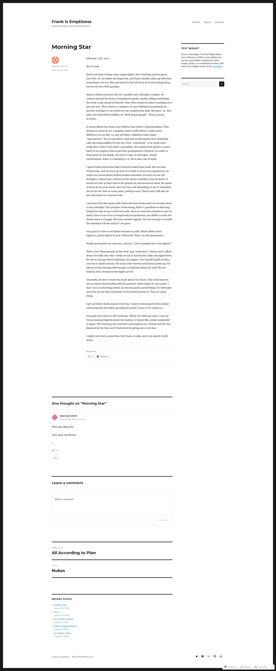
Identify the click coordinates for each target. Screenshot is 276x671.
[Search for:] (200, 84)
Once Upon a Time (62, 633)
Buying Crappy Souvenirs (65, 626)
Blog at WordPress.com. (83, 657)
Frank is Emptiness (71, 21)
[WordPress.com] (220, 656)
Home (196, 22)
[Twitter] (196, 656)
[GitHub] (214, 656)
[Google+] (208, 656)
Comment (162, 520)
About (207, 22)
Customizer (217, 66)
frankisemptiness (60, 66)
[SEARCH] (221, 84)
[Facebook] (202, 656)
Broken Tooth (60, 605)
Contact (219, 22)
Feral (56, 612)
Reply (55, 458)
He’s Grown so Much (63, 619)
